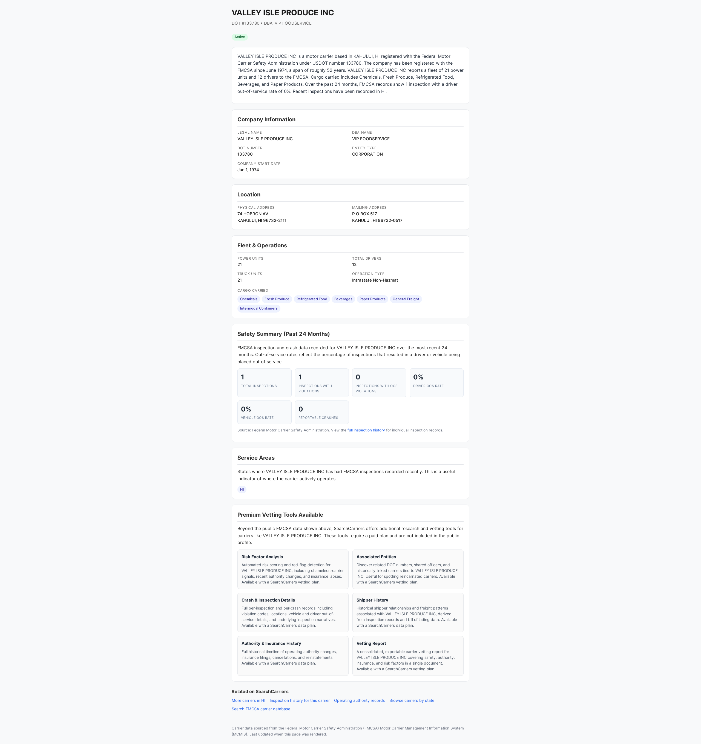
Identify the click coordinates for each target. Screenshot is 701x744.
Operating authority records (359, 700)
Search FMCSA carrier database (261, 708)
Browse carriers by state (411, 700)
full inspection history (366, 430)
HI (242, 489)
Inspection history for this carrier (300, 700)
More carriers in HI (248, 700)
